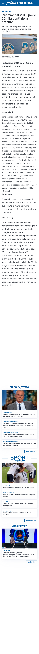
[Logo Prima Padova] (19, 3)
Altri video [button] (32, 562)
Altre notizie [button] (31, 451)
